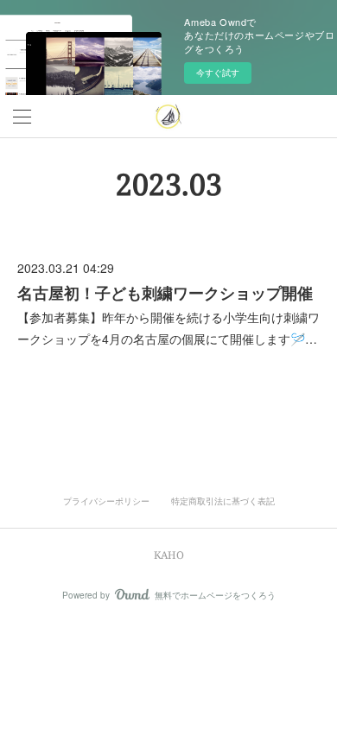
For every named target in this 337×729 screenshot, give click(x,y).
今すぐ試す (217, 73)
